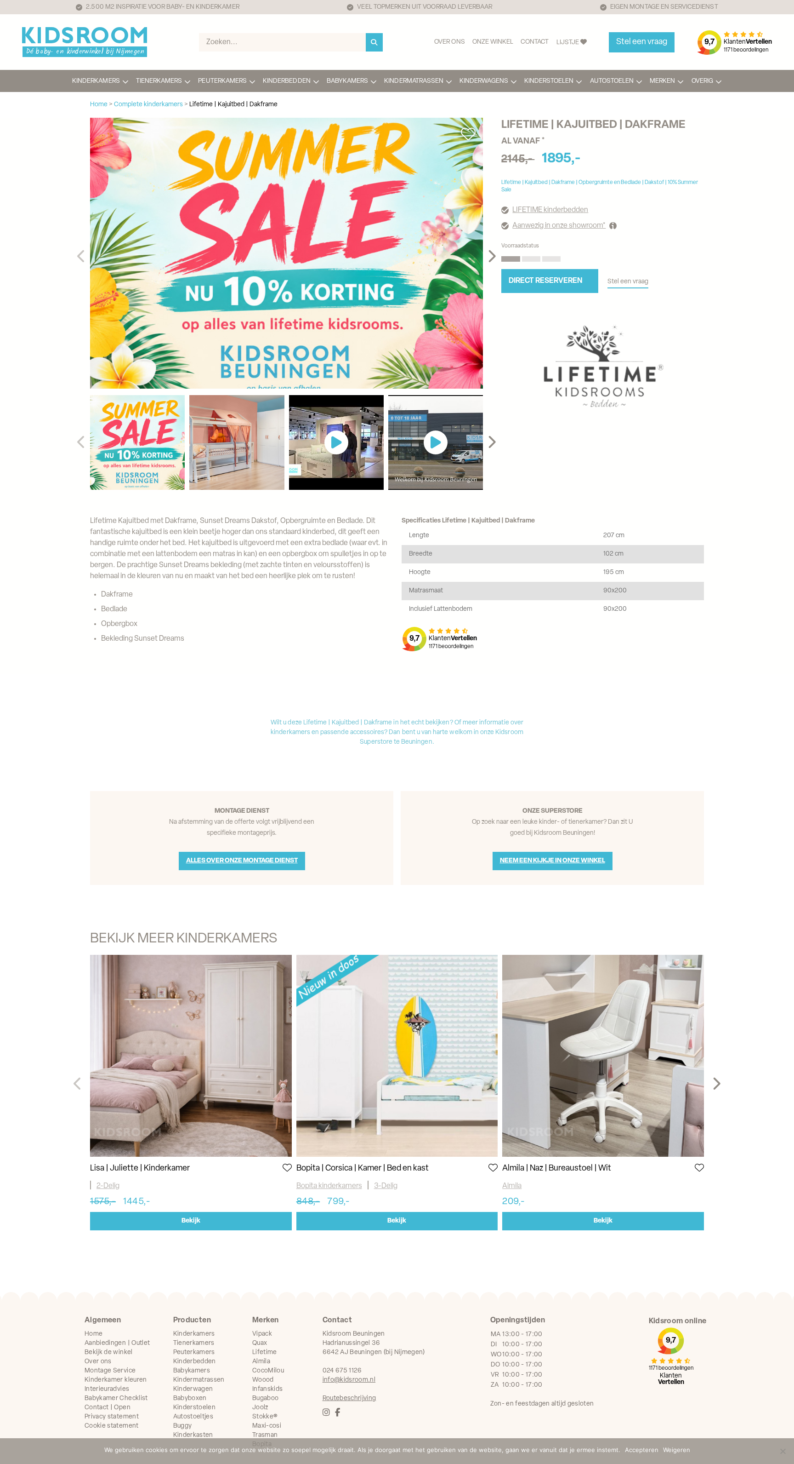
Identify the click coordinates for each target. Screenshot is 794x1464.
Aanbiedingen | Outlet (117, 1343)
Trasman (265, 1435)
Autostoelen (612, 81)
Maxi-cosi (266, 1426)
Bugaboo (265, 1398)
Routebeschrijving (349, 1398)
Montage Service (110, 1370)
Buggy (182, 1426)
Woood (263, 1380)
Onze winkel (493, 42)
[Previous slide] (81, 256)
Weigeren (676, 1449)
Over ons (449, 42)
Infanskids (267, 1389)
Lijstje (568, 42)
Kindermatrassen (413, 81)
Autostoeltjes (193, 1416)
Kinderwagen (193, 1389)
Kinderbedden (287, 81)
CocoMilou (268, 1370)
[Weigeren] (782, 1451)
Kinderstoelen (549, 81)
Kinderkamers (96, 81)
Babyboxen (190, 1398)
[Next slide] (491, 256)
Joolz (260, 1407)
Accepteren (641, 1449)
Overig (702, 81)
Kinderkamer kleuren (116, 1380)
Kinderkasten (193, 1435)
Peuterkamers (222, 81)
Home (93, 1334)
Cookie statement (112, 1426)
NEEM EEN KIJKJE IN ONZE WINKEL (552, 860)
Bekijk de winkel (109, 1352)
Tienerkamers (159, 81)
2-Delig (107, 1186)
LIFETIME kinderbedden (550, 210)
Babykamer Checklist (116, 1398)
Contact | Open (107, 1407)
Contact (535, 42)
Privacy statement (112, 1416)
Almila (512, 1186)
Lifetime (264, 1352)
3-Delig (385, 1186)
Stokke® (265, 1416)
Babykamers (348, 81)
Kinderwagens (483, 81)
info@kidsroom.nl (349, 1380)
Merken (662, 81)
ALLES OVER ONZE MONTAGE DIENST (242, 860)
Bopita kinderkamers (329, 1186)
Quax (259, 1343)
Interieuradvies (107, 1389)
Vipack (262, 1334)
